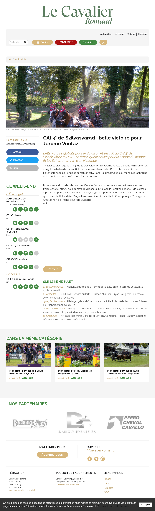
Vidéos (131, 34)
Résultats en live (31, 209)
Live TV (36, 209)
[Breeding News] (30, 422)
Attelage (27, 378)
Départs (20, 209)
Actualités (105, 34)
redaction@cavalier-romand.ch (22, 490)
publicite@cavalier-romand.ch (69, 484)
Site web (15, 209)
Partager (16, 152)
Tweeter (17, 160)
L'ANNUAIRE (66, 42)
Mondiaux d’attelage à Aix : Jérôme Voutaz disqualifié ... (124, 372)
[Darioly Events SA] (77, 422)
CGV (106, 492)
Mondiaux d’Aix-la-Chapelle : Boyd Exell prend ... (75, 372)
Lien (15, 168)
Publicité (88, 42)
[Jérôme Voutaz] (77, 96)
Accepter (145, 504)
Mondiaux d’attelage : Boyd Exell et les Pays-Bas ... (26, 372)
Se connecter (103, 42)
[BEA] (125, 422)
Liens (106, 483)
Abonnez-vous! (52, 454)
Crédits (107, 479)
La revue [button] (119, 34)
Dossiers (142, 34)
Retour (53, 269)
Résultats (25, 209)
